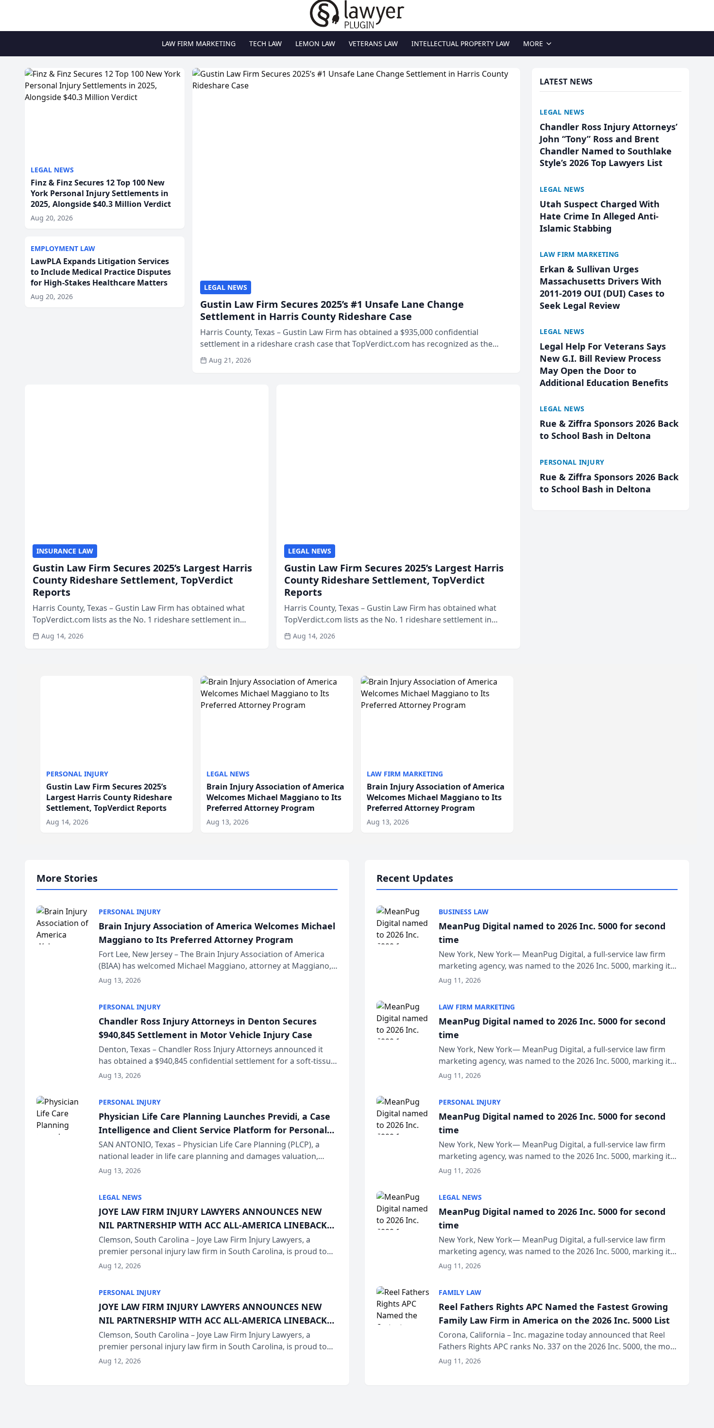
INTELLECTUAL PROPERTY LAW (460, 43)
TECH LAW (265, 43)
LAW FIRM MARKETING (199, 43)
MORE (533, 43)
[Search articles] (29, 13)
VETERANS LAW (373, 43)
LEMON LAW (315, 43)
